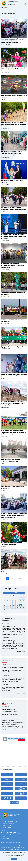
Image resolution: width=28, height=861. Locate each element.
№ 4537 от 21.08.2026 (8, 709)
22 (20, 605)
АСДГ (7, 774)
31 (4, 609)
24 (4, 607)
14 (17, 603)
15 (20, 603)
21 (17, 605)
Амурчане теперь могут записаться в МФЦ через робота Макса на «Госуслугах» (13, 689)
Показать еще (14, 802)
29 (20, 607)
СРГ (21, 774)
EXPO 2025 (21, 798)
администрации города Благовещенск (15, 3)
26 (10, 607)
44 (16, 578)
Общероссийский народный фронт (7, 798)
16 (23, 603)
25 (7, 607)
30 (23, 607)
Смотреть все (20, 651)
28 (17, 607)
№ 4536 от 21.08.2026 (8, 721)
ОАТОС (21, 783)
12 (10, 603)
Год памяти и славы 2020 (7, 793)
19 (10, 605)
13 (14, 603)
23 (23, 605)
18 (7, 605)
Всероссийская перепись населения (7, 788)
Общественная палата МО (7, 779)
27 (14, 607)
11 (7, 603)
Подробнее (16, 857)
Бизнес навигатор (21, 779)
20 (14, 605)
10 (4, 603)
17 (4, 605)
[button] (2, 766)
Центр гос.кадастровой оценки (21, 788)
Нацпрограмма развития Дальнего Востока (21, 793)
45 (20, 578)
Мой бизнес (7, 783)
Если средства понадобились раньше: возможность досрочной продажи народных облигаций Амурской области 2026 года (13, 670)
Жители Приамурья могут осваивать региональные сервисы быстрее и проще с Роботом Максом (13, 680)
